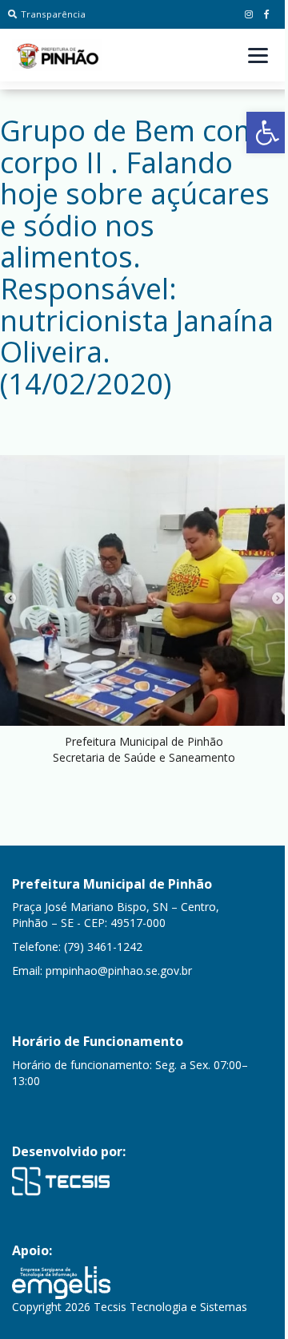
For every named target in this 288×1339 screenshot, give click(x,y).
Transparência (53, 14)
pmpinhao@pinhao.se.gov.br (119, 970)
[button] (267, 132)
